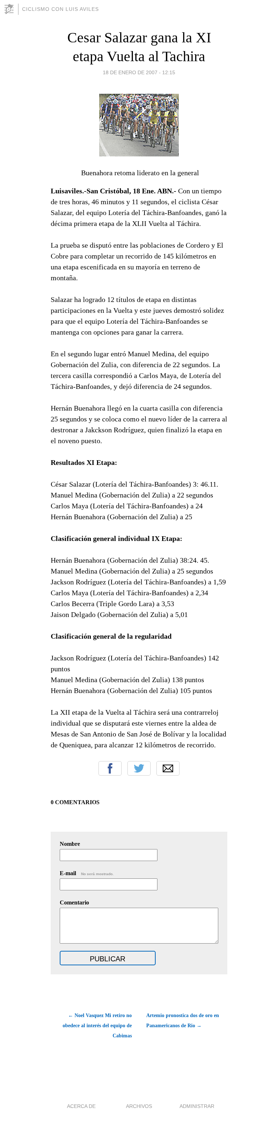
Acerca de (81, 1106)
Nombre (70, 844)
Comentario (74, 902)
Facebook (110, 768)
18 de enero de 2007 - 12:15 (139, 72)
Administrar (197, 1106)
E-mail (87, 873)
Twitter (139, 768)
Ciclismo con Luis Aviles (60, 9)
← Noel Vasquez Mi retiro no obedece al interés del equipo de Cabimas (97, 1025)
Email (168, 768)
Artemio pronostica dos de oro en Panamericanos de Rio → (182, 1020)
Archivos (139, 1106)
